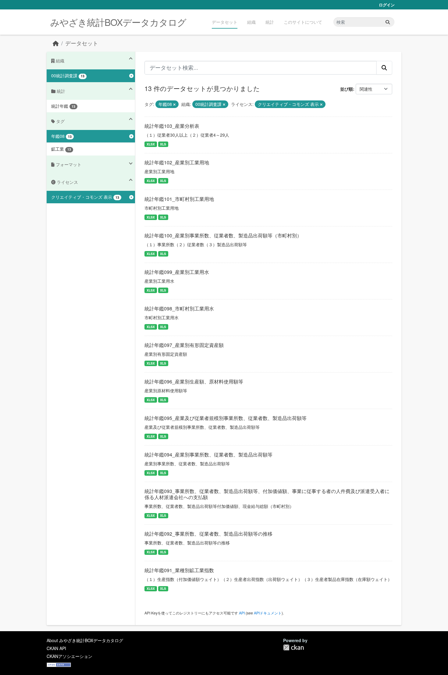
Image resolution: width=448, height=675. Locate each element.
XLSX (151, 144)
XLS (163, 144)
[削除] (174, 104)
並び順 (346, 89)
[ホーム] (56, 43)
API (242, 612)
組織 (251, 22)
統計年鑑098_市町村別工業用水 (179, 308)
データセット (224, 22)
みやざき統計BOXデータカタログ (118, 22)
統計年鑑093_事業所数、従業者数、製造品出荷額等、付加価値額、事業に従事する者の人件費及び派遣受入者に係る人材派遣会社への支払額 (266, 494)
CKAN (293, 647)
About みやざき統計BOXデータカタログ (85, 640)
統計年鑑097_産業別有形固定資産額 (184, 344)
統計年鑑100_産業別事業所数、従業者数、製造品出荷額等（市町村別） (223, 235)
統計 (269, 22)
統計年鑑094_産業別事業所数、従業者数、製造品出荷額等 (208, 454)
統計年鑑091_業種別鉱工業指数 (179, 570)
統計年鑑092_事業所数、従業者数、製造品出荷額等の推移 (208, 533)
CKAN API (56, 648)
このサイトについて (303, 22)
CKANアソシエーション (69, 656)
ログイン (387, 5)
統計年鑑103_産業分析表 (171, 125)
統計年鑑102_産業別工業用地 (176, 162)
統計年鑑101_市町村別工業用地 (179, 198)
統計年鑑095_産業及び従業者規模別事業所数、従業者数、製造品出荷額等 (225, 417)
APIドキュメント (268, 612)
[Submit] (388, 22)
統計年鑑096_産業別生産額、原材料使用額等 (193, 381)
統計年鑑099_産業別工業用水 (176, 271)
